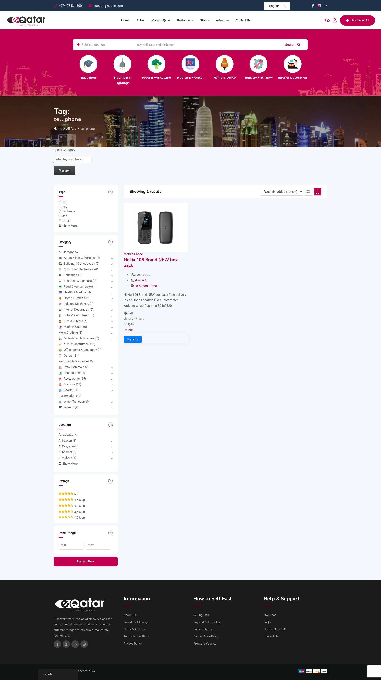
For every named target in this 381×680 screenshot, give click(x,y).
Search (290, 45)
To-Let (66, 220)
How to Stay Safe (275, 629)
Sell (64, 202)
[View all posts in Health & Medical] (190, 64)
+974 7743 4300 (70, 6)
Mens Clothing (70, 332)
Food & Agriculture (156, 78)
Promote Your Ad (204, 643)
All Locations (68, 434)
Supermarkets (70, 396)
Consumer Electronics (81, 269)
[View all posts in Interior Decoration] (292, 64)
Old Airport (140, 286)
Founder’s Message (136, 622)
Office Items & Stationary (82, 350)
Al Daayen (67, 440)
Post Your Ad (360, 20)
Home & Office (224, 78)
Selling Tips (201, 615)
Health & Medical (190, 78)
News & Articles (134, 629)
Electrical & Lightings (80, 281)
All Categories (68, 252)
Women (71, 407)
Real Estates (74, 373)
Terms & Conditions (137, 636)
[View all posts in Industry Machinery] (259, 64)
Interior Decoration (292, 78)
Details (128, 330)
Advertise (222, 20)
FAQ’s (267, 622)
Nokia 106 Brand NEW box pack (151, 262)
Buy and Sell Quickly (206, 622)
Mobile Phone (133, 254)
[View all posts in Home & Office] (224, 64)
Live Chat (270, 615)
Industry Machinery (258, 78)
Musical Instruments (79, 344)
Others (71, 355)
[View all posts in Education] (88, 64)
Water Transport (76, 401)
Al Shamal (67, 452)
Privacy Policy (133, 643)
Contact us (243, 20)
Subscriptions (202, 629)
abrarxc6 (140, 280)
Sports (70, 390)
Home (125, 20)
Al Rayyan (68, 446)
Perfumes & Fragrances (76, 361)
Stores (204, 20)
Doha (153, 286)
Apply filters (85, 561)
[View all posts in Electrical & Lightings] (122, 64)
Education (88, 78)
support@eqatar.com (108, 6)
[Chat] (327, 20)
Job (64, 216)
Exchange (68, 211)
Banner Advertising (205, 636)
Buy (64, 206)
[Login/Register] (335, 20)
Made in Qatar (161, 20)
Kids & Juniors (75, 321)
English (274, 6)
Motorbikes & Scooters (81, 338)
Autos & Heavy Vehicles (82, 258)
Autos (140, 20)
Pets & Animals (76, 367)
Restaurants (185, 20)
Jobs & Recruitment (79, 315)
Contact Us (271, 636)
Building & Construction (81, 263)
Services (72, 384)
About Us (130, 615)
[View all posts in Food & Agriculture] (157, 64)
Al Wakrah (67, 458)
